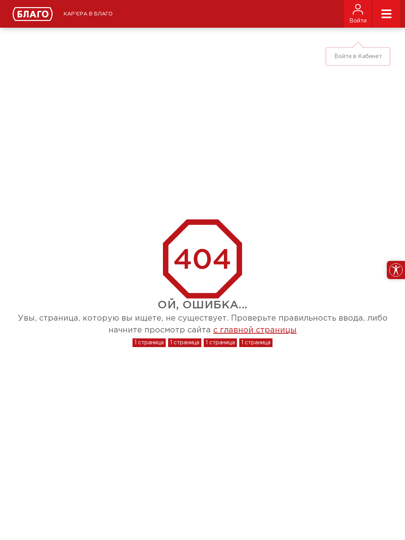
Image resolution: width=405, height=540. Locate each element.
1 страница (149, 342)
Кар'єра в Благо (88, 14)
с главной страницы (255, 330)
